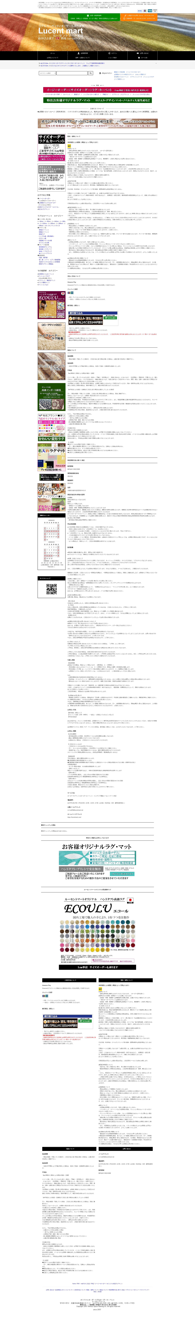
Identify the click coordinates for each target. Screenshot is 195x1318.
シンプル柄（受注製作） (47, 236)
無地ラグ (77, 94)
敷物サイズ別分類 (119, 72)
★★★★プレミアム (45, 247)
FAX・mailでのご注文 (83, 1283)
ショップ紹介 (112, 57)
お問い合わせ (144, 53)
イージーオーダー (44, 198)
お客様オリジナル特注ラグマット (124, 74)
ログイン (114, 53)
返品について (104, 1290)
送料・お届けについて (82, 57)
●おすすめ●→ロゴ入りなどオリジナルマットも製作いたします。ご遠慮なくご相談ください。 (70, 65)
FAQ (92, 1283)
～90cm (48, 221)
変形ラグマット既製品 (46, 264)
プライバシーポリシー (132, 1290)
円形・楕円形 (43, 257)
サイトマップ (144, 1290)
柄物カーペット (44, 232)
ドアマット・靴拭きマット (46, 280)
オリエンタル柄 (44, 242)
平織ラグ (105, 94)
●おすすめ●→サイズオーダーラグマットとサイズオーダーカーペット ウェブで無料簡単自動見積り (73, 63)
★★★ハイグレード (45, 249)
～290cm (60, 223)
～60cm (40, 221)
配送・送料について (93, 1290)
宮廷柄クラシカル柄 (45, 240)
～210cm (44, 223)
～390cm (40, 225)
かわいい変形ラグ (140, 74)
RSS (95, 1292)
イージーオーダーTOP (52, 94)
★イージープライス (45, 253)
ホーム (52, 53)
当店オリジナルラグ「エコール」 (49, 207)
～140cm (56, 221)
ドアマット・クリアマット (120, 94)
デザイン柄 (42, 238)
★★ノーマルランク (45, 251)
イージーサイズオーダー (133, 72)
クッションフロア (148, 77)
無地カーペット (44, 230)
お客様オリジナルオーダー (47, 203)
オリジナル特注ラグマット (115, 1283)
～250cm (52, 223)
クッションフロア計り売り (141, 94)
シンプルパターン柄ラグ (91, 94)
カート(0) (144, 57)
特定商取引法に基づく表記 (117, 1290)
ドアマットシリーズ (136, 77)
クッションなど (43, 284)
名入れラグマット (44, 209)
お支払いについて (52, 57)
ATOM (99, 1292)
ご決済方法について (79, 1290)
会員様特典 (84, 53)
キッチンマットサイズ (53, 225)
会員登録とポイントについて (63, 1290)
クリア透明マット (119, 79)
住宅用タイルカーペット (121, 77)
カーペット (66, 94)
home (74, 1283)
